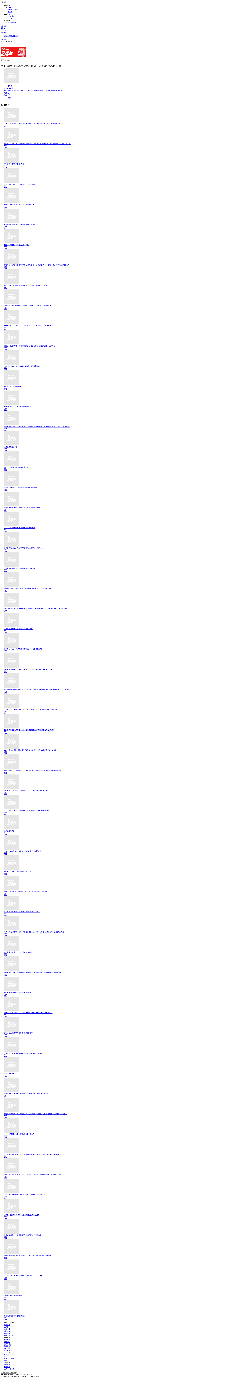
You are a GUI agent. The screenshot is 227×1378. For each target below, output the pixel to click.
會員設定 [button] (15, 36)
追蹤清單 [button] (7, 36)
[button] (113, 12)
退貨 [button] (11, 36)
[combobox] (113, 61)
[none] (115, 118)
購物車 (3, 28)
